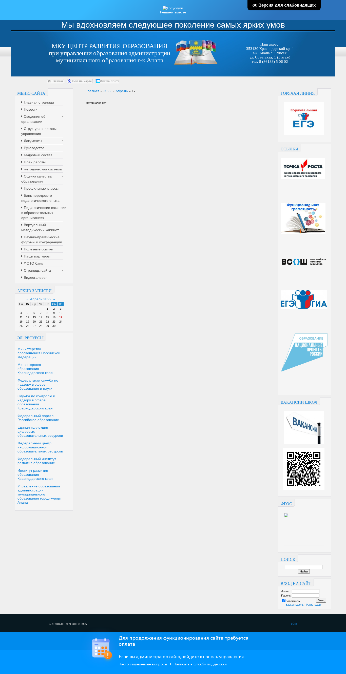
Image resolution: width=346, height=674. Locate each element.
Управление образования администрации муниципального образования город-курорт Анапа (39, 494)
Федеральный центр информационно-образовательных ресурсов (40, 447)
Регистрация (314, 604)
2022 (107, 91)
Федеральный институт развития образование (36, 461)
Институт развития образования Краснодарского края (35, 474)
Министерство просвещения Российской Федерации (38, 353)
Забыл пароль (294, 604)
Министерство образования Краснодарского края (35, 369)
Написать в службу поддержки (200, 664)
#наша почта (109, 81)
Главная (57, 81)
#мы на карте (82, 81)
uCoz (294, 623)
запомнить (293, 601)
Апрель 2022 (40, 299)
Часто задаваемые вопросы (143, 664)
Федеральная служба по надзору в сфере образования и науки (37, 384)
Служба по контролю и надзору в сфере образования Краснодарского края (36, 402)
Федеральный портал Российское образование (38, 418)
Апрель (122, 91)
